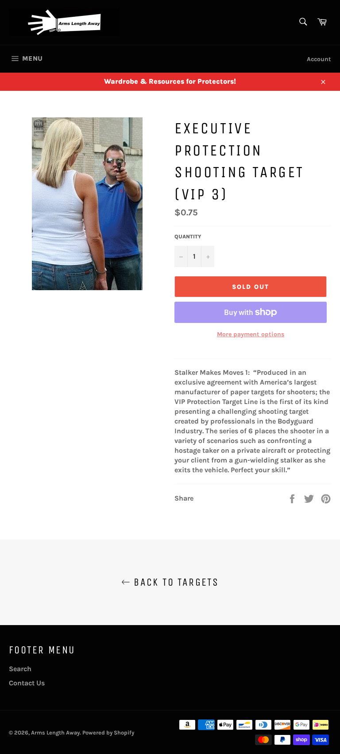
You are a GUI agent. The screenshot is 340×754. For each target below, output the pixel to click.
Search (20, 669)
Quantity (187, 236)
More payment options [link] (250, 334)
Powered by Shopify (108, 732)
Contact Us (27, 683)
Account (319, 59)
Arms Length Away (55, 732)
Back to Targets (174, 582)
